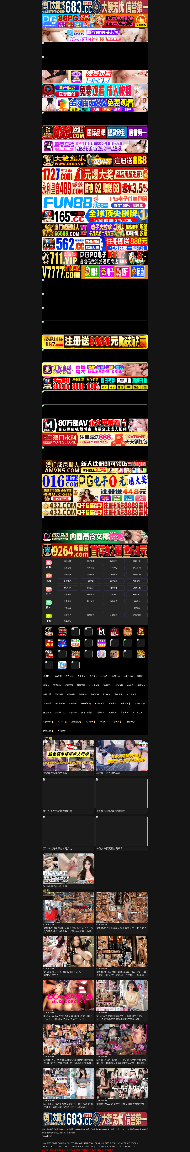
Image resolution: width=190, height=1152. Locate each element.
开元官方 (47, 712)
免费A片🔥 (62, 721)
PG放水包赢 (94, 685)
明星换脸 (90, 594)
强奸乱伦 (90, 561)
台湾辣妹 (67, 574)
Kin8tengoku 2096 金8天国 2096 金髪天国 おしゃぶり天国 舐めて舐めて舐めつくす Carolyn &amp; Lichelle (68, 1019)
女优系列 (90, 588)
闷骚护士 (137, 594)
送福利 (140, 676)
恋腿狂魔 (137, 588)
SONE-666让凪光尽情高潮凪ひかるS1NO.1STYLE (62, 973)
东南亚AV (137, 574)
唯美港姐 (114, 574)
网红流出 (114, 581)
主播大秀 (47, 694)
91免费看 (62, 730)
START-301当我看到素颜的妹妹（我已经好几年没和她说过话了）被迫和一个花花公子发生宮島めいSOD (121, 975)
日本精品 (90, 567)
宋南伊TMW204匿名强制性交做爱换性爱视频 (120, 1103)
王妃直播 (59, 694)
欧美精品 (114, 561)
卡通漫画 (67, 601)
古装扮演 (67, 588)
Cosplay (113, 567)
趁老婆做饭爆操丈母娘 (55, 773)
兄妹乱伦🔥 (76, 721)
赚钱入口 (104, 721)
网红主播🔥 (48, 730)
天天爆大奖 (60, 712)
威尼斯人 (47, 676)
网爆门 (137, 601)
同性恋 (137, 608)
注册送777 (128, 676)
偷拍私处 (83, 694)
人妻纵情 (114, 614)
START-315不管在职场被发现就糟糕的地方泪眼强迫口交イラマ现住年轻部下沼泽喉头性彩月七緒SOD (68, 1063)
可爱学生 (114, 588)
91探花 (90, 581)
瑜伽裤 (113, 594)
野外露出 (137, 581)
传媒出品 (67, 608)
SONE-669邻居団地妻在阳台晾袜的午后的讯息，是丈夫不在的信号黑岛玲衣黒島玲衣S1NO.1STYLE (119, 1019)
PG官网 (58, 676)
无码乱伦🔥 (140, 703)
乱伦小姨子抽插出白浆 (55, 886)
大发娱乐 (47, 703)
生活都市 (67, 614)
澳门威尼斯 (137, 712)
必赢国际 (69, 685)
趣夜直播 (95, 694)
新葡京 (46, 685)
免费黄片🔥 (125, 703)
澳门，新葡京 (87, 712)
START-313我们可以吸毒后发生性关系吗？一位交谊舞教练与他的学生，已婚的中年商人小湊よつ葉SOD (68, 931)
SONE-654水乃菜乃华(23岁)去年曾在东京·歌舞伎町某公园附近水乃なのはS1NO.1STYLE (68, 1105)
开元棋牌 (70, 676)
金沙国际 (73, 712)
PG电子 (104, 676)
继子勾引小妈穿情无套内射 (57, 810)
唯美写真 (114, 601)
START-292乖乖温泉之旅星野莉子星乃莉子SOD (121, 928)
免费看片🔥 (86, 703)
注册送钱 (116, 676)
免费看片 (101, 712)
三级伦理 (67, 567)
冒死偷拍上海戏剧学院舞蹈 (110, 810)
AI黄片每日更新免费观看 (109, 848)
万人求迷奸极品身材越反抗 (57, 848)
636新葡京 (100, 703)
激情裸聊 (113, 703)
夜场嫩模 (107, 694)
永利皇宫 (73, 703)
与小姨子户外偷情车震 (108, 773)
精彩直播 (119, 685)
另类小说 (67, 621)
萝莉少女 (137, 561)
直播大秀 (125, 712)
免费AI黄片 (131, 721)
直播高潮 (107, 685)
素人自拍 (137, 567)
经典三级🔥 (48, 721)
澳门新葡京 (131, 694)
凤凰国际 (81, 685)
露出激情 (90, 601)
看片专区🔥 (90, 721)
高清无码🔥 (117, 721)
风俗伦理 (137, 614)
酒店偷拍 (142, 685)
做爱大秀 (113, 712)
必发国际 (119, 694)
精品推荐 (67, 561)
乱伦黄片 (71, 694)
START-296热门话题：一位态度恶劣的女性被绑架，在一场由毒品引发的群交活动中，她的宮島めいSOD (121, 1063)
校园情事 (90, 614)
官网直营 (82, 676)
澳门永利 (93, 676)
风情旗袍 (67, 594)
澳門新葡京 (60, 703)
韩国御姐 (90, 574)
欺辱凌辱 (67, 581)
